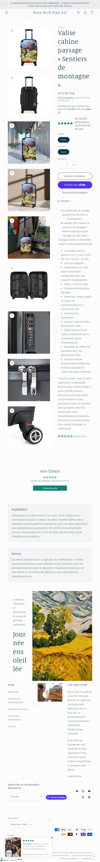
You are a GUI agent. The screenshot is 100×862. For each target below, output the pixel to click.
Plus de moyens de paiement (75, 192)
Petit (63, 139)
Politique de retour (18, 709)
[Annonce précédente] (5, 4)
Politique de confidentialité (57, 855)
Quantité (62, 159)
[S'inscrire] (40, 796)
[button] (6, 12)
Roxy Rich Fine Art (52, 852)
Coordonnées (86, 858)
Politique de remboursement (30, 855)
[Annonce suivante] (94, 4)
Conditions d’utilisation (82, 855)
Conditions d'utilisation (14, 718)
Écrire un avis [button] (50, 488)
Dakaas (19, 859)
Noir (63, 152)
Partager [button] (65, 201)
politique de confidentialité (15, 700)
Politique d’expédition (69, 858)
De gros (12, 726)
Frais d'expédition (66, 97)
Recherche (13, 692)
